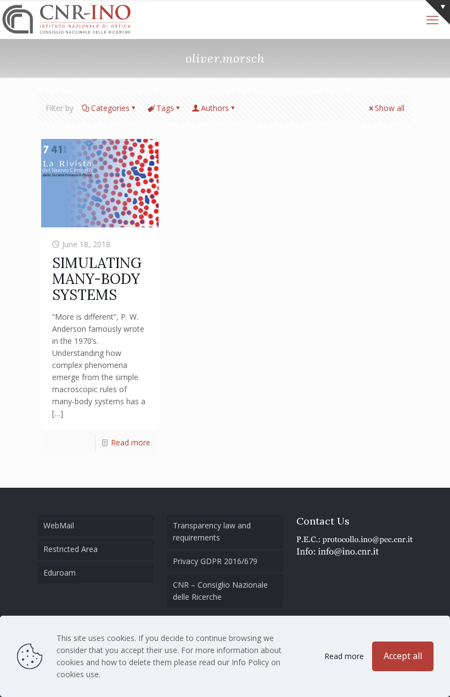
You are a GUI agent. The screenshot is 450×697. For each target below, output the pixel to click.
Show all (389, 108)
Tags (165, 108)
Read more (130, 442)
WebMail (58, 525)
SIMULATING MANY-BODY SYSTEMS (97, 279)
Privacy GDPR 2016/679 (215, 561)
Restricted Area (70, 549)
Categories (110, 108)
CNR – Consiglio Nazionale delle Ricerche (220, 590)
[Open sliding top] (437, 12)
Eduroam (59, 572)
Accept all (403, 656)
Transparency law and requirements (212, 531)
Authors (215, 108)
